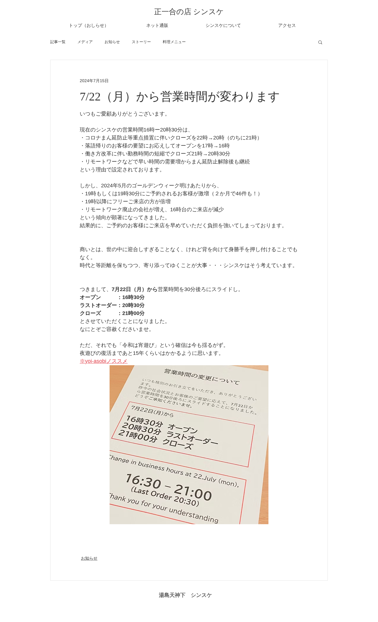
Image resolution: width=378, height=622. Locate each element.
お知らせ (112, 42)
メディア (85, 42)
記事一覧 (58, 42)
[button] (320, 42)
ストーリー (141, 42)
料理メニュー (174, 42)
